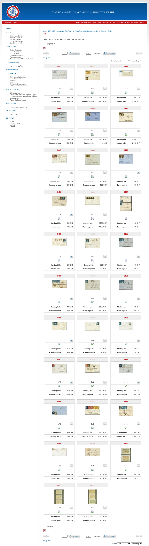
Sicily (110, 31)
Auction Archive (15, 57)
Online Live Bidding (16, 36)
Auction (10, 32)
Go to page (74, 53)
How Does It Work (16, 66)
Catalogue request (16, 55)
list (44, 58)
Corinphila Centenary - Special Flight (23, 95)
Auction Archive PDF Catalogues (21, 59)
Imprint (12, 125)
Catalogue (11, 46)
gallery (48, 58)
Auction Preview (15, 39)
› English (15, 22)
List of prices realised (17, 41)
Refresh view (109, 53)
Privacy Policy (15, 123)
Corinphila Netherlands (18, 84)
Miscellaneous (12, 89)
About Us (13, 80)
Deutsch (8, 22)
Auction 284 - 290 (49, 31)
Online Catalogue (16, 50)
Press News (11, 103)
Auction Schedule (16, 38)
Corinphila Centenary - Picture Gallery (23, 96)
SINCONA (13, 114)
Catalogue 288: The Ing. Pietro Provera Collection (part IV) (77, 31)
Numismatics (12, 110)
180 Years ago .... (16, 93)
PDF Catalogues (16, 52)
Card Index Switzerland (18, 77)
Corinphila (11, 73)
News (8, 28)
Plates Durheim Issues (18, 100)
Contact (10, 118)
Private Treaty (12, 69)
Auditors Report (15, 98)
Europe (103, 31)
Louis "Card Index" (16, 79)
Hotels (12, 121)
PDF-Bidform (14, 53)
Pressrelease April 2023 (18, 107)
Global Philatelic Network (18, 86)
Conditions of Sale (16, 43)
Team (12, 82)
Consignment (12, 62)
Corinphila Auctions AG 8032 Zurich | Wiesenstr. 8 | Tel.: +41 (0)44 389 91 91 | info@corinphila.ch (110, 22)
